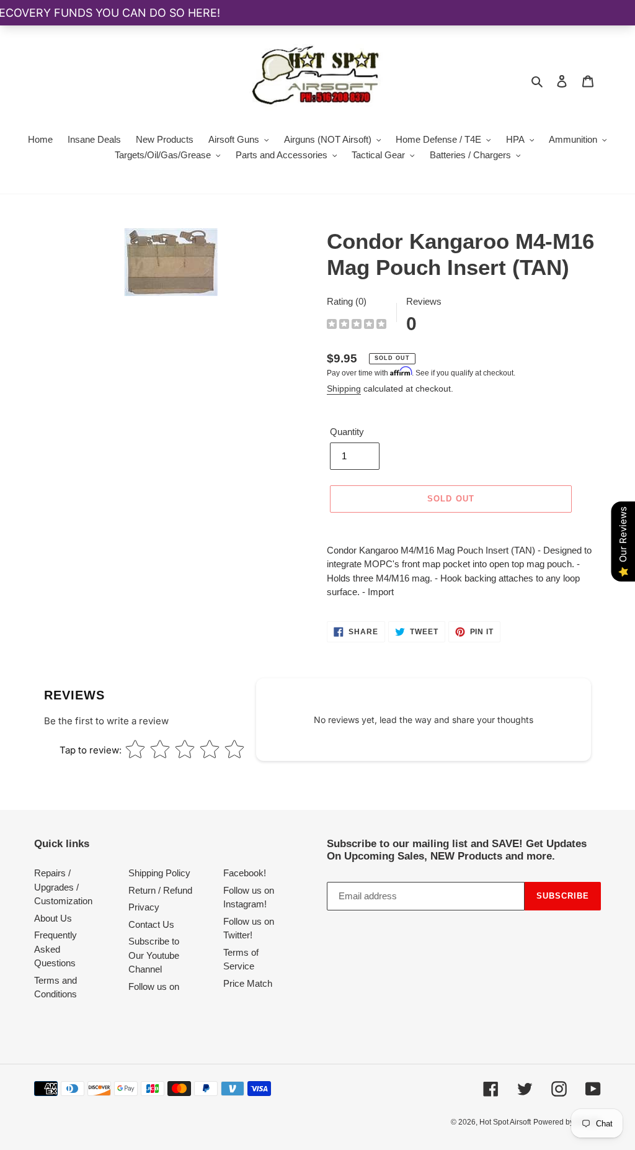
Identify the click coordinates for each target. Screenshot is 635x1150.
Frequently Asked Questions (55, 949)
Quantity (347, 431)
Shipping (344, 388)
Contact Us (151, 924)
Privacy (143, 907)
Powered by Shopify (567, 1122)
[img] (356, 325)
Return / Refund (160, 890)
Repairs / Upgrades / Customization (63, 887)
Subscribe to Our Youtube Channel (153, 955)
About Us (53, 918)
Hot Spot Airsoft (505, 1122)
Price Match (247, 983)
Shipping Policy (159, 873)
